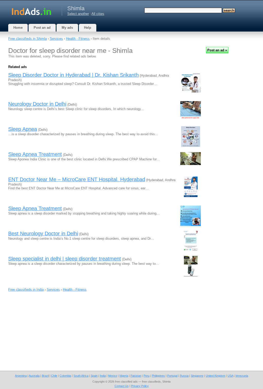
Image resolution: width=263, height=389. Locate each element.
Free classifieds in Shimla (27, 39)
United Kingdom (215, 375)
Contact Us (122, 385)
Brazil (45, 375)
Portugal (172, 375)
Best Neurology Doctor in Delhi (43, 233)
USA (230, 375)
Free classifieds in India (26, 289)
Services (56, 39)
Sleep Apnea (22, 129)
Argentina (21, 375)
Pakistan (135, 375)
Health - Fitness (78, 39)
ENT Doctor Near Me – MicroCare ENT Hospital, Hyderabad (76, 179)
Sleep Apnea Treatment (35, 154)
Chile (54, 375)
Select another (78, 14)
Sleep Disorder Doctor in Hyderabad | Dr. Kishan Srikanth (73, 75)
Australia (34, 375)
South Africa (80, 375)
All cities (97, 14)
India (103, 375)
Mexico (112, 375)
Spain (94, 375)
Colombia (65, 375)
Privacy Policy (140, 385)
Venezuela (241, 375)
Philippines (158, 375)
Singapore (197, 375)
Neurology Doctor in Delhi (37, 104)
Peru (146, 375)
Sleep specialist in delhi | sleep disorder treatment (64, 258)
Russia (184, 375)
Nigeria (123, 375)
